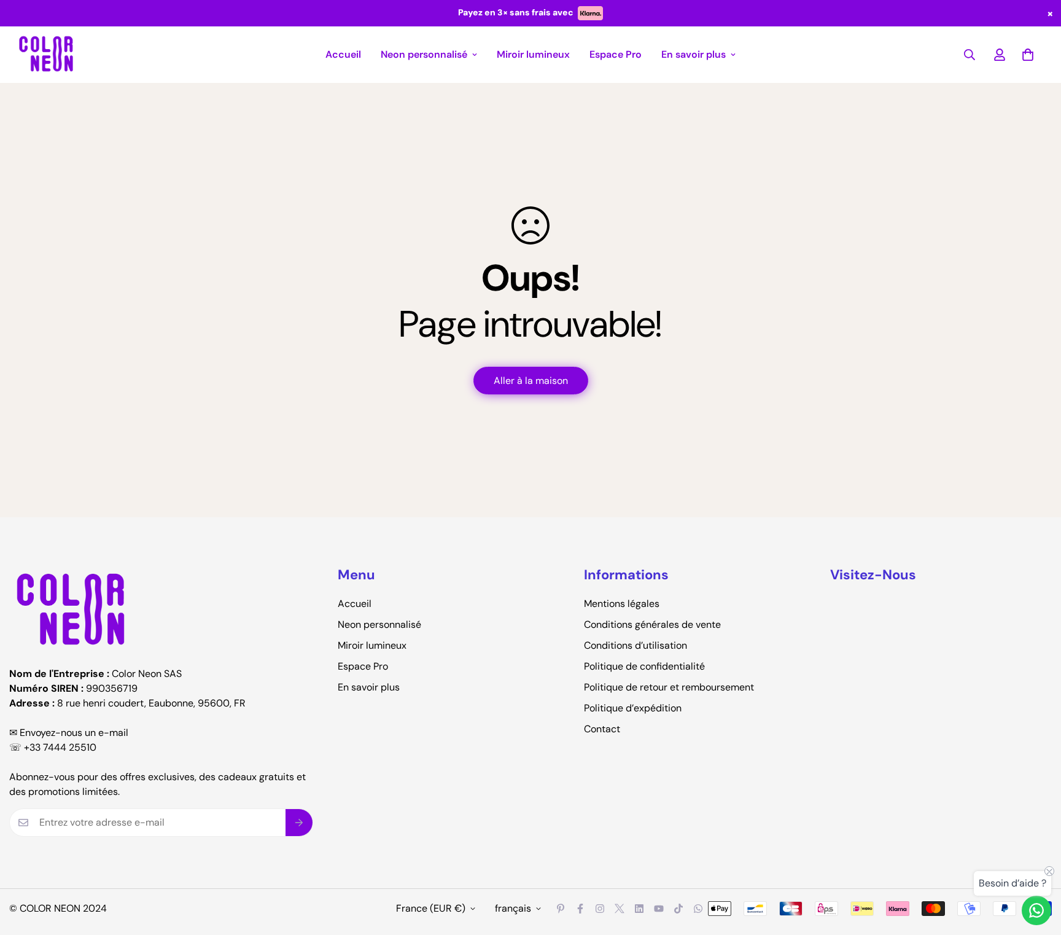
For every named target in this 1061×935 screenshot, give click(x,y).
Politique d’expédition (633, 708)
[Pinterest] (560, 908)
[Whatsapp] (698, 908)
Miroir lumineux (533, 54)
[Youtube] (659, 908)
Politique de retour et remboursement (669, 687)
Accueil (343, 54)
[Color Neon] (46, 54)
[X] (619, 908)
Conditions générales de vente (652, 624)
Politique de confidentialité (644, 666)
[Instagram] (600, 908)
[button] (1028, 55)
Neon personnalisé (424, 54)
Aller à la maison (531, 380)
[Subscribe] (299, 822)
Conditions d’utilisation (635, 645)
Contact (602, 728)
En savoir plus (693, 54)
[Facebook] (580, 908)
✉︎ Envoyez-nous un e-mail (68, 732)
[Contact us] (1036, 910)
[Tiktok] (678, 908)
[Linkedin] (639, 908)
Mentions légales (621, 603)
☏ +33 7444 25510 (52, 747)
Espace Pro (615, 54)
